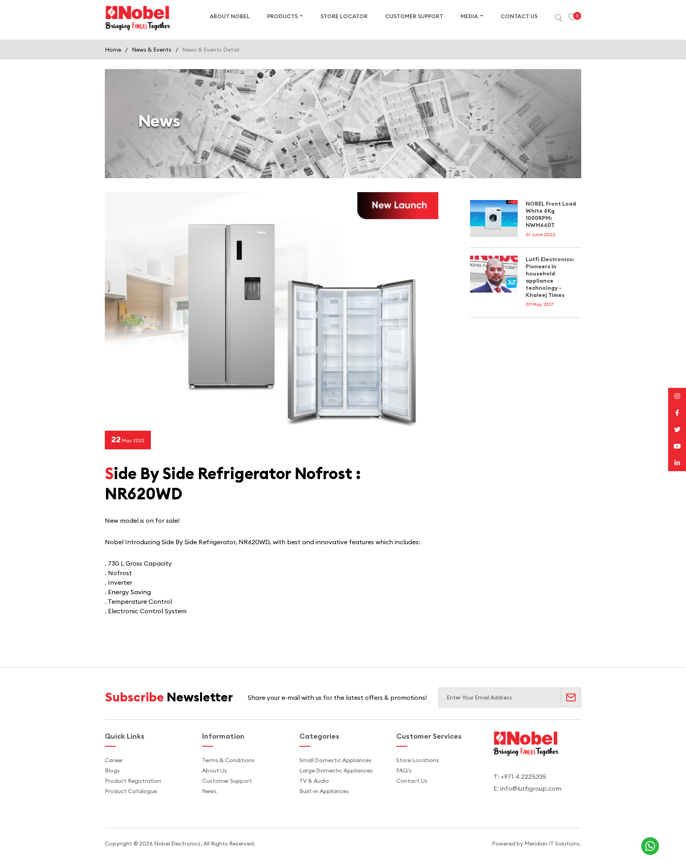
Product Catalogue (131, 791)
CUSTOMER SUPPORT (414, 16)
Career (114, 760)
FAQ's (404, 770)
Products (282, 16)
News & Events (152, 49)
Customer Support (227, 780)
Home (113, 49)
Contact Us (412, 780)
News (209, 791)
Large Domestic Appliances (336, 770)
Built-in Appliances (324, 791)
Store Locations (417, 760)
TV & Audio (314, 780)
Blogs (112, 770)
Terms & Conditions (228, 760)
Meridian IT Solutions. (552, 843)
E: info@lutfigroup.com (527, 788)
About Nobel (230, 16)
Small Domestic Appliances (335, 760)
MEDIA (469, 16)
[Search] (558, 18)
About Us (214, 770)
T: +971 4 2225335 (519, 776)
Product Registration (133, 780)
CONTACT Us (519, 16)
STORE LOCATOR (344, 16)
